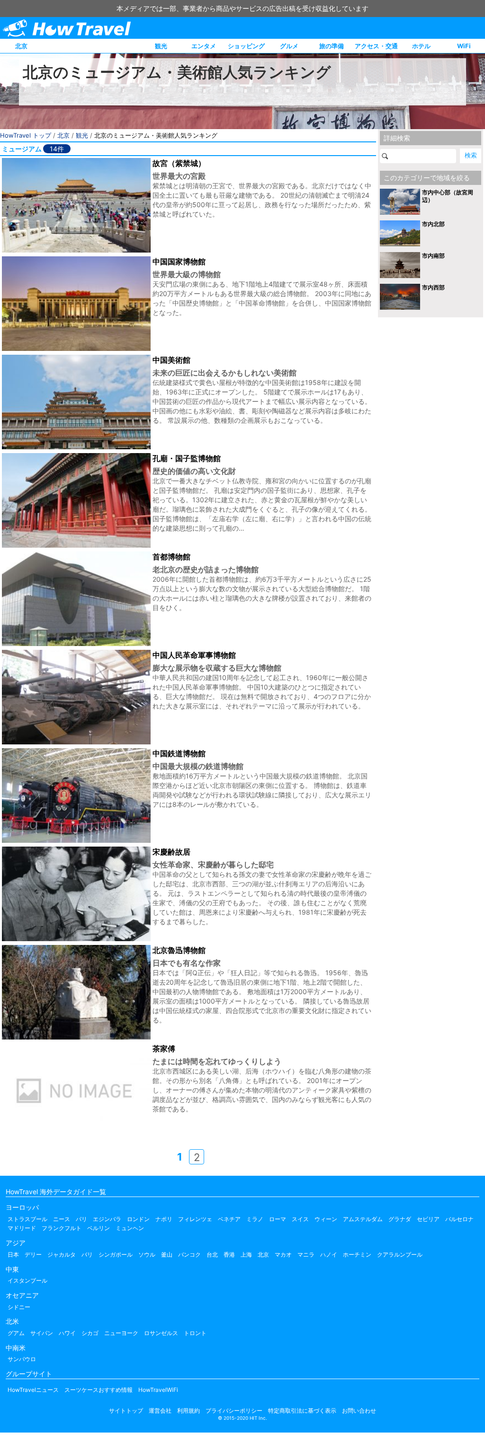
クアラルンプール (399, 1254)
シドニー (19, 1307)
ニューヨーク (121, 1333)
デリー (33, 1254)
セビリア (428, 1219)
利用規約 (188, 1410)
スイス (300, 1219)
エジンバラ (107, 1219)
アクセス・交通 (376, 46)
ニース (61, 1219)
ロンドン (138, 1219)
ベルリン (98, 1228)
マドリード (22, 1228)
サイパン (41, 1333)
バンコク (189, 1254)
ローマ (277, 1219)
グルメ (289, 46)
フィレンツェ (195, 1219)
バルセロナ (459, 1219)
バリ (87, 1254)
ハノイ (328, 1254)
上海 (246, 1254)
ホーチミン (357, 1254)
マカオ (283, 1254)
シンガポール (116, 1254)
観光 (161, 46)
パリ (81, 1219)
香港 (229, 1254)
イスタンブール (27, 1280)
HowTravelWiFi (158, 1389)
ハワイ (67, 1333)
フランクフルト (61, 1228)
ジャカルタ (61, 1254)
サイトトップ (126, 1410)
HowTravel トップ (25, 135)
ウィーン (325, 1219)
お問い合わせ (359, 1410)
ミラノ (254, 1219)
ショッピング (246, 46)
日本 (13, 1254)
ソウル (146, 1254)
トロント (195, 1333)
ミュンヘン (130, 1228)
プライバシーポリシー (234, 1410)
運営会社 (160, 1410)
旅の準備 (331, 46)
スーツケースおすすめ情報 (98, 1389)
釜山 (166, 1254)
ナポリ (163, 1219)
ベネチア (229, 1219)
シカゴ (90, 1333)
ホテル (421, 46)
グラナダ (399, 1219)
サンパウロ (22, 1359)
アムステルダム (363, 1219)
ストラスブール (27, 1219)
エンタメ (203, 46)
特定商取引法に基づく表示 (302, 1410)
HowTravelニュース (33, 1389)
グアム (16, 1333)
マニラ (305, 1254)
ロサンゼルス (161, 1333)
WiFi (464, 46)
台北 (212, 1254)
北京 (21, 46)
